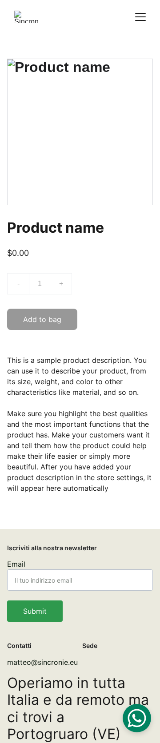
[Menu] (140, 17)
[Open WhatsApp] (137, 718)
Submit (35, 611)
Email (16, 564)
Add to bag (42, 319)
